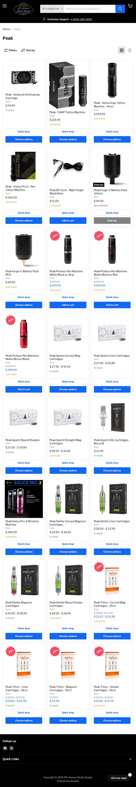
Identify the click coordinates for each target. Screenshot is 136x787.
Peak (7, 101)
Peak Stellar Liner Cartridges (112, 521)
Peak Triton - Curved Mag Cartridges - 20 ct (109, 604)
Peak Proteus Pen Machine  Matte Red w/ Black (22, 357)
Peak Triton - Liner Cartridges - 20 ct (16, 688)
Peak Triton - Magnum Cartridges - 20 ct (63, 688)
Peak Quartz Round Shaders (22, 440)
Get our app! (119, 777)
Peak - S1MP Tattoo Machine (67, 112)
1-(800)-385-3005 (81, 19)
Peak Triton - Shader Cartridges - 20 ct (106, 688)
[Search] (120, 9)
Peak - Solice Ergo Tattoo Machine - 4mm (109, 104)
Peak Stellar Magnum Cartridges (18, 604)
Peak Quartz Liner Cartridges (112, 355)
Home (6, 29)
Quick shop (24, 131)
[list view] (129, 50)
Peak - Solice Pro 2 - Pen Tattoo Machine (20, 188)
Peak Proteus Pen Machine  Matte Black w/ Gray (66, 273)
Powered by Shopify (68, 781)
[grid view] (122, 50)
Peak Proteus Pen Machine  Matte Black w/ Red (111, 273)
